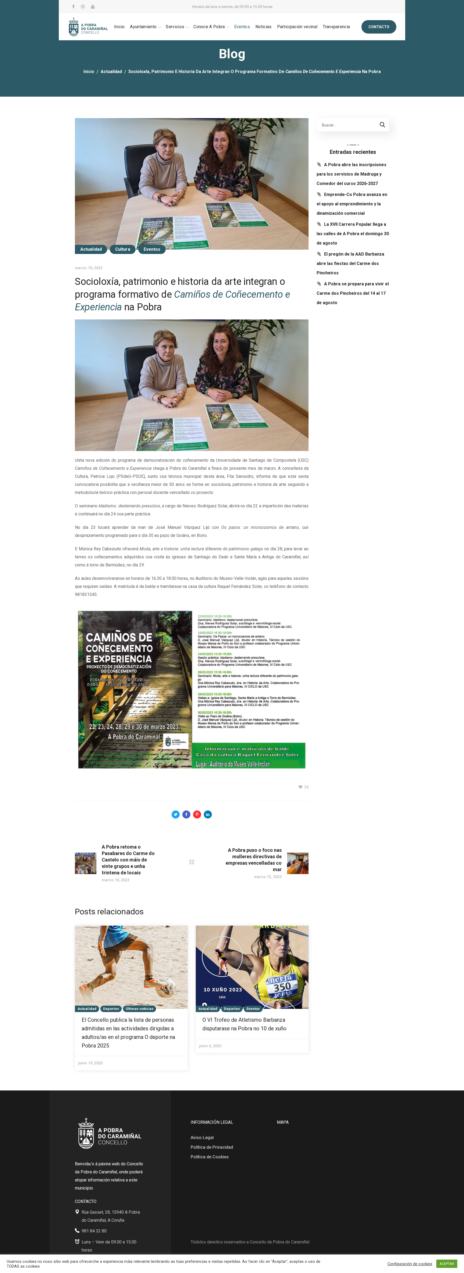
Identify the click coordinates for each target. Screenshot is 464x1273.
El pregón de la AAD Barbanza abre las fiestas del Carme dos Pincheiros (350, 263)
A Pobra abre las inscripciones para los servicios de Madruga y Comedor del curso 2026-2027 (351, 174)
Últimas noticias (140, 1009)
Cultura (122, 249)
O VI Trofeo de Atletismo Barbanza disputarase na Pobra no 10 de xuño (244, 1024)
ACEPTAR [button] (447, 1264)
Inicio (89, 71)
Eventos (152, 249)
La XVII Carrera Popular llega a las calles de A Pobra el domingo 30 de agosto (353, 234)
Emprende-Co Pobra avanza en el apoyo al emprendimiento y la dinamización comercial (352, 204)
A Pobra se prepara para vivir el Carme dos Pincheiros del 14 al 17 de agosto (353, 293)
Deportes (111, 1009)
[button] (379, 27)
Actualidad (111, 71)
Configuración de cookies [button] (409, 1263)
